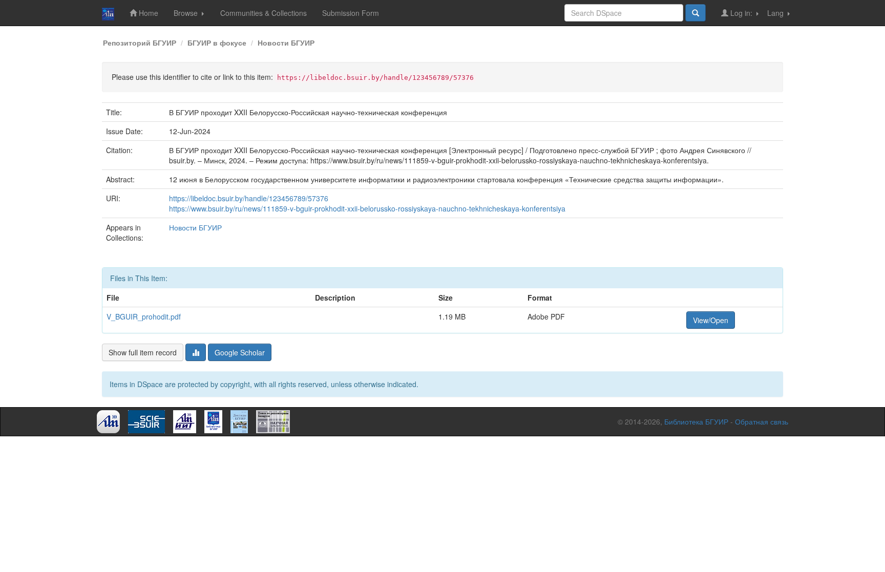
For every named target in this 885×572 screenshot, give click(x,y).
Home (147, 13)
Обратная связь (761, 421)
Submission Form (350, 13)
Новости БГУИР (286, 42)
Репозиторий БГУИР (139, 42)
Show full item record (143, 352)
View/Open (710, 320)
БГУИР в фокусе (216, 42)
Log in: (741, 13)
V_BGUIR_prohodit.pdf (144, 316)
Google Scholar (240, 352)
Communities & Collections (263, 13)
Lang (776, 13)
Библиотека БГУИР (696, 421)
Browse (187, 13)
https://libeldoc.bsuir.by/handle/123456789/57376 (248, 198)
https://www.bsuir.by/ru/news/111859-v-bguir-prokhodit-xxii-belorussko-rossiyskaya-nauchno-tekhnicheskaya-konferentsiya (367, 208)
